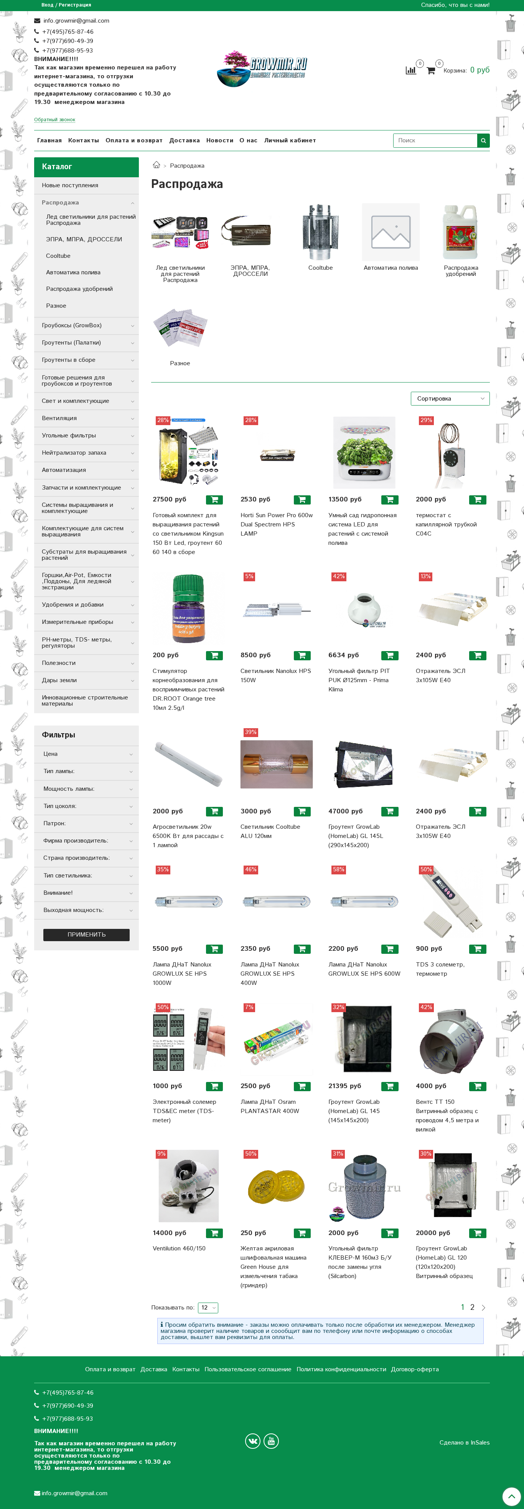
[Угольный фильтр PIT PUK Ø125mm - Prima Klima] (364, 608)
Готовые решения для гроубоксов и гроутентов (77, 380)
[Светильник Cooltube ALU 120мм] (277, 764)
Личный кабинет (290, 140)
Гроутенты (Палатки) (71, 342)
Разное (56, 306)
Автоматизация (64, 470)
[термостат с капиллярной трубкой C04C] (452, 452)
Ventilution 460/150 (179, 1248)
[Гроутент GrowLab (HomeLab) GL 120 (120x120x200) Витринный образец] (452, 1186)
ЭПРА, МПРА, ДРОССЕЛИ (84, 239)
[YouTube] (271, 1441)
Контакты (83, 140)
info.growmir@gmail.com (75, 20)
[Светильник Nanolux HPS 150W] (277, 608)
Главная (49, 140)
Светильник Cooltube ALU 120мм (270, 832)
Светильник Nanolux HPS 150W (276, 676)
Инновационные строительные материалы (85, 700)
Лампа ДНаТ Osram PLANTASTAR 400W (270, 1107)
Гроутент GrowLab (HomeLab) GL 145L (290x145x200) (355, 836)
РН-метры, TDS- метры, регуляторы (77, 642)
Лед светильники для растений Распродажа (91, 220)
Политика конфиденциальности (341, 1369)
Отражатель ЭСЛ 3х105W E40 (440, 676)
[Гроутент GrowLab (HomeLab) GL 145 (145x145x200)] (364, 1039)
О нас (248, 140)
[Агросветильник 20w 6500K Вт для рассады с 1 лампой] (189, 764)
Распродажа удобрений (79, 289)
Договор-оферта (415, 1369)
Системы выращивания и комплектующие (77, 508)
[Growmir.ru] (262, 69)
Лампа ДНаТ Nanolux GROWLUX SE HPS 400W (270, 974)
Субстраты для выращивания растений (84, 555)
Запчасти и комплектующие (81, 487)
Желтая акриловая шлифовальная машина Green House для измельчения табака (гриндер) (273, 1267)
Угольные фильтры (69, 435)
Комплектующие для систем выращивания (83, 531)
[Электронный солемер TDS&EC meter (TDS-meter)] (189, 1039)
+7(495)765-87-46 (68, 32)
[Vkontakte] (252, 1441)
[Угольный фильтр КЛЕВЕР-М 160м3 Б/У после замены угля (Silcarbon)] (364, 1186)
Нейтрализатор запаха (74, 453)
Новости (220, 140)
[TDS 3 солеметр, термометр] (452, 902)
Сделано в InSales (465, 1443)
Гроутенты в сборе (69, 360)
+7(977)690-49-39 (67, 41)
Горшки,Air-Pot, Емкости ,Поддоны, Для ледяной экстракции (76, 581)
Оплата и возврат (134, 140)
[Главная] (156, 166)
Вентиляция (59, 418)
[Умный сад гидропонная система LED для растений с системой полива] (364, 452)
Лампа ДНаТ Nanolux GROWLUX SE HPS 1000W (182, 974)
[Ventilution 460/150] (189, 1186)
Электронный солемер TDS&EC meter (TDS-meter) (184, 1111)
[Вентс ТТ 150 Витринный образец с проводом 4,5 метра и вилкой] (452, 1039)
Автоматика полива (73, 272)
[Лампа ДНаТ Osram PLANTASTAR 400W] (277, 1039)
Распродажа (60, 202)
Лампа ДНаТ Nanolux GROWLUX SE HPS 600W (364, 969)
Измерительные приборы (77, 622)
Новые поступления (70, 185)
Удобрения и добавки (73, 604)
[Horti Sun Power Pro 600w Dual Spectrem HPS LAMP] (277, 452)
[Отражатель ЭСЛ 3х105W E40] (452, 608)
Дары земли (59, 680)
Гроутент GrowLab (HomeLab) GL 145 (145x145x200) (354, 1111)
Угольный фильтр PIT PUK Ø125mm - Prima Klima (359, 680)
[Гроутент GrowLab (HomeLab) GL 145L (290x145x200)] (364, 764)
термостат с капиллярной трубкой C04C (446, 524)
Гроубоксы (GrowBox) (72, 325)
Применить (87, 934)
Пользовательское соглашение (248, 1369)
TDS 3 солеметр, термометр (440, 969)
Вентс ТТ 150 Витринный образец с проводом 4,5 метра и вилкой (447, 1116)
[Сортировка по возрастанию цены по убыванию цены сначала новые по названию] (450, 399)
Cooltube (58, 256)
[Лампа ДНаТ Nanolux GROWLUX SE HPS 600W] (364, 902)
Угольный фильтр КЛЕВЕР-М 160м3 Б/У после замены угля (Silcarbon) (360, 1262)
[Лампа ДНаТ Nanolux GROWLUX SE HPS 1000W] (189, 902)
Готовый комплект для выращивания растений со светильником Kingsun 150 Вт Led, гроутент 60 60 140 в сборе (188, 534)
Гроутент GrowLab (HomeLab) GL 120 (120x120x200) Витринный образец (444, 1262)
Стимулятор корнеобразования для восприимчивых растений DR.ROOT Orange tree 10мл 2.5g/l (188, 689)
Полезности (59, 663)
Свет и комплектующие (75, 401)
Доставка (184, 140)
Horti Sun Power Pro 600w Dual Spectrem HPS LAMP (277, 524)
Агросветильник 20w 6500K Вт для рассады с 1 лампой (188, 836)
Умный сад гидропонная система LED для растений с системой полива (362, 529)
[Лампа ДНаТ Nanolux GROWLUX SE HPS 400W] (277, 902)
